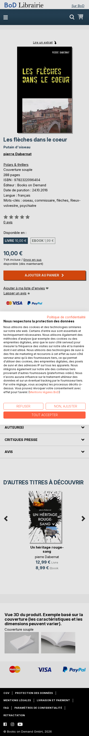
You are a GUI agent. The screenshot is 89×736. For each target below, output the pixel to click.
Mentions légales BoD (44, 392)
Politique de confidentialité (66, 317)
